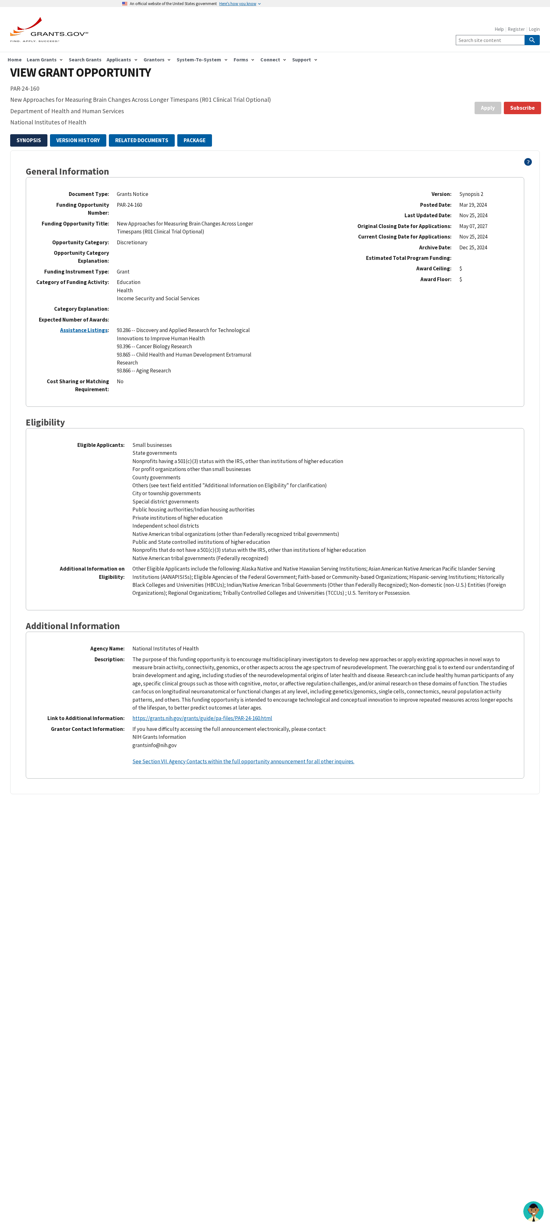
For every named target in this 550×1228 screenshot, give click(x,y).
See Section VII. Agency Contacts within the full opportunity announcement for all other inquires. (243, 761)
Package (195, 140)
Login (534, 29)
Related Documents (141, 140)
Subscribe (522, 107)
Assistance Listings (84, 330)
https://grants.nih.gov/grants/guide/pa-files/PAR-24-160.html (202, 718)
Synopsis (29, 140)
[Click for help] (528, 164)
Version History (78, 140)
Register (516, 29)
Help (499, 29)
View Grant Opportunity (80, 72)
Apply (488, 107)
